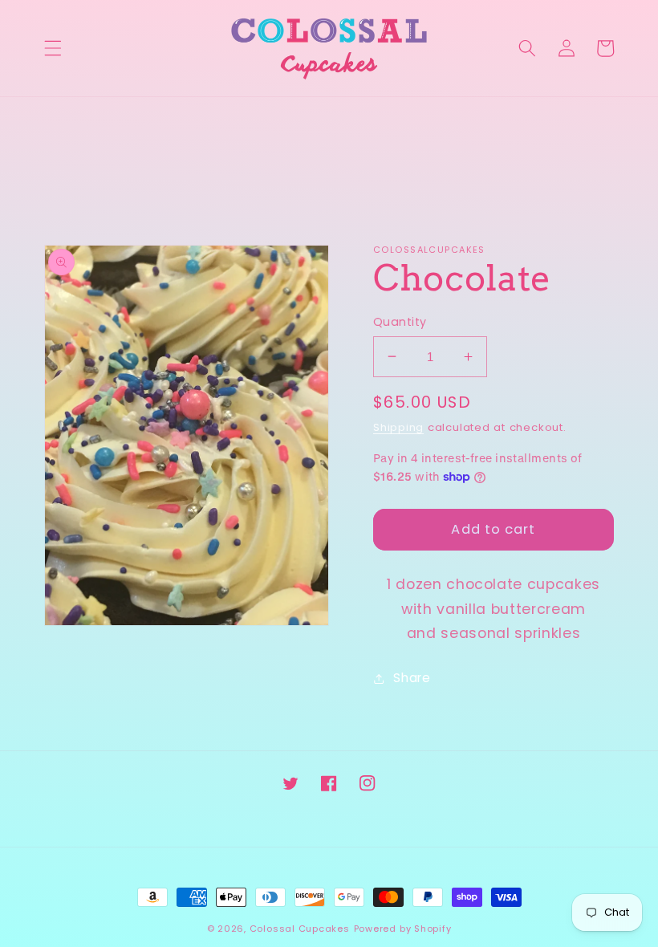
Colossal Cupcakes (300, 928)
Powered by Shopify (403, 928)
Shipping (398, 427)
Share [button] (411, 677)
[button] (53, 48)
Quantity (400, 322)
